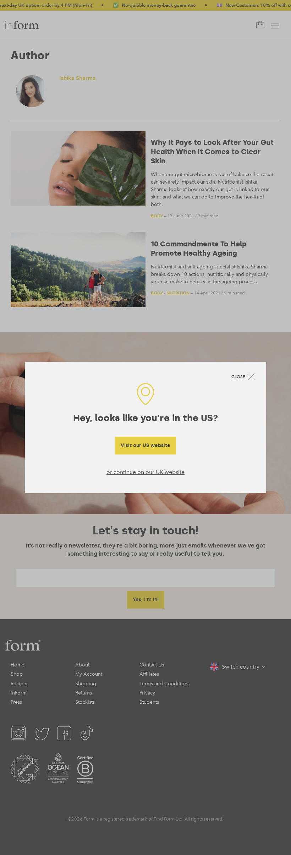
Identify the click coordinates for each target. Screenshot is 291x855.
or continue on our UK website (145, 471)
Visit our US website (145, 445)
